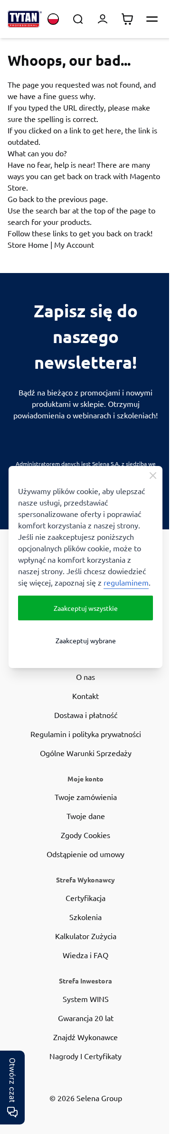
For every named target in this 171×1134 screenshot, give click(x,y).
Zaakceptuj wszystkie (86, 608)
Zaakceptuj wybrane (86, 640)
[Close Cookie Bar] (153, 475)
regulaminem (126, 582)
